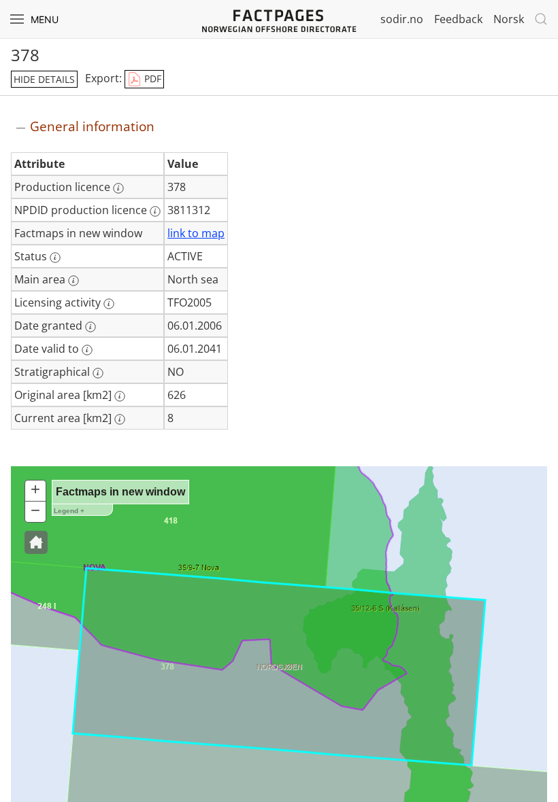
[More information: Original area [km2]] (119, 396)
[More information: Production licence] (118, 188)
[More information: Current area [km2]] (119, 419)
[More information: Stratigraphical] (98, 373)
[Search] (541, 19)
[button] (36, 542)
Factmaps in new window (120, 492)
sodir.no (401, 19)
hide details (44, 79)
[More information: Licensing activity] (108, 303)
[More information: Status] (55, 257)
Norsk (508, 19)
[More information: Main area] (73, 280)
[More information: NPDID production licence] (155, 211)
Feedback (458, 19)
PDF (151, 78)
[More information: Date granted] (90, 326)
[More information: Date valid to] (87, 350)
